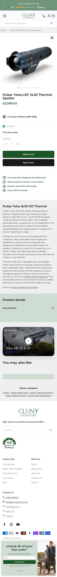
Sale (4, 482)
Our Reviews (8, 464)
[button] (28, 7)
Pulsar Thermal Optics (15, 395)
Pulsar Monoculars (19, 392)
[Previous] (3, 2)
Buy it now (28, 162)
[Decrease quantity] (6, 144)
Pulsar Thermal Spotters (39, 395)
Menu (4, 15)
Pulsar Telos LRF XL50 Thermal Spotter (25, 30)
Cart (54, 14)
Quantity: (7, 138)
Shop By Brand (10, 473)
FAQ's (34, 464)
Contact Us (36, 478)
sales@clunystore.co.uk (17, 502)
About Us (35, 473)
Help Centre (36, 469)
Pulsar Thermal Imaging (41, 392)
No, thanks (19, 570)
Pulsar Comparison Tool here (24, 287)
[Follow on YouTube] (18, 524)
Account (49, 15)
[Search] (52, 23)
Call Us (43, 15)
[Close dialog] (54, 542)
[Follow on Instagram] (11, 524)
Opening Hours (13, 506)
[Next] (53, 2)
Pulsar (6, 392)
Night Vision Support (12, 469)
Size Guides (8, 478)
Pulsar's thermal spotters (36, 277)
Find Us (34, 482)
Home (3, 30)
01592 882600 (12, 497)
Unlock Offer (19, 562)
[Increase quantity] (17, 144)
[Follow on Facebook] (4, 524)
